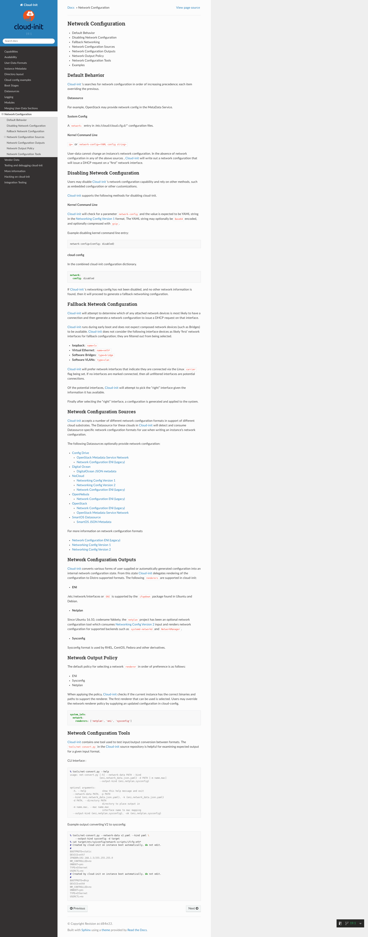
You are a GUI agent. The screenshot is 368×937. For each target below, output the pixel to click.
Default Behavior (17, 120)
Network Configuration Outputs (26, 142)
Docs (70, 7)
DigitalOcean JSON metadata (96, 471)
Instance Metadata (15, 68)
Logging (8, 97)
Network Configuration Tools (24, 154)
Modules (9, 102)
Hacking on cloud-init (17, 176)
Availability (10, 57)
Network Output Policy (20, 148)
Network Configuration (18, 114)
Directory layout (14, 74)
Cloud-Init (30, 5)
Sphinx (86, 930)
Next (192, 908)
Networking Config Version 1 (91, 544)
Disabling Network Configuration (26, 125)
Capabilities (11, 51)
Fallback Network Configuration (25, 131)
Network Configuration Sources (25, 137)
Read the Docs (137, 930)
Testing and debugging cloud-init (23, 165)
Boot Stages (11, 85)
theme (106, 930)
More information (14, 171)
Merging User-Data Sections (21, 108)
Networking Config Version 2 (91, 549)
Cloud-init (74, 84)
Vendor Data (11, 159)
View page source (188, 7)
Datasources (11, 91)
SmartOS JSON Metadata (94, 521)
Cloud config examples (17, 80)
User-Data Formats (15, 63)
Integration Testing (15, 182)
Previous (79, 908)
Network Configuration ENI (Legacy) (96, 540)
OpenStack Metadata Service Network (103, 457)
